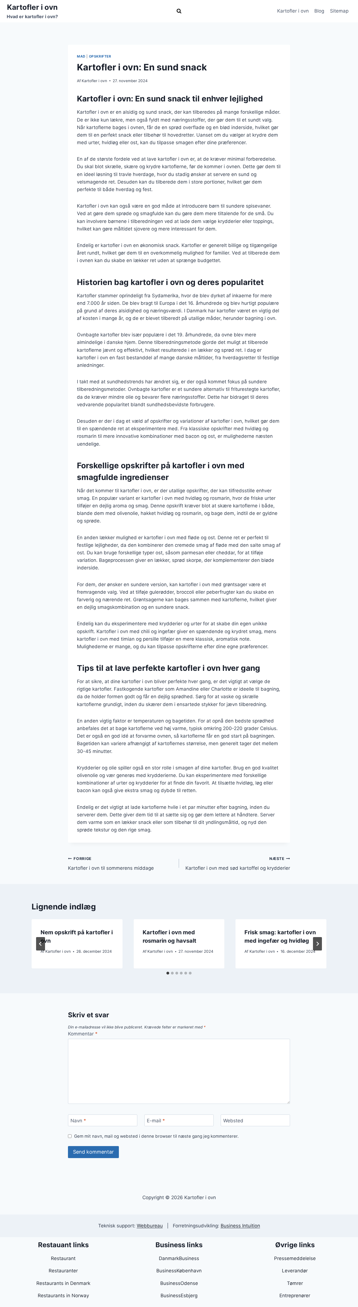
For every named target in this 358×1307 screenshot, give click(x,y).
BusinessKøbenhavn (179, 1270)
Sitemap (339, 11)
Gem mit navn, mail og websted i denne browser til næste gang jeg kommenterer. (156, 1136)
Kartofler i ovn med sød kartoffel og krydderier (237, 863)
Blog (319, 11)
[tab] (167, 973)
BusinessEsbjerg (179, 1295)
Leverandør (295, 1270)
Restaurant (63, 1258)
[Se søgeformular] (179, 11)
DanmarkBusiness (179, 1258)
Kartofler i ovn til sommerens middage (111, 863)
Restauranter (63, 1270)
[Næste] (317, 943)
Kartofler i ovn (293, 11)
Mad (81, 56)
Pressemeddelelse (295, 1258)
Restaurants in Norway (63, 1295)
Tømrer (295, 1283)
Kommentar (83, 1034)
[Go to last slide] (40, 943)
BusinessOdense (179, 1283)
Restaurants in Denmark (63, 1283)
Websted (233, 1120)
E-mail (156, 1120)
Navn (78, 1120)
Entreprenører (294, 1295)
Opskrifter (100, 56)
